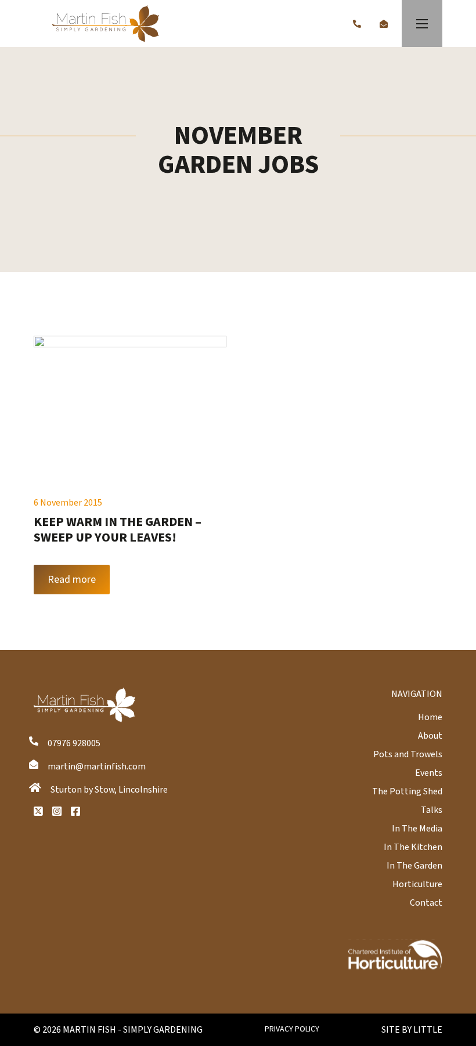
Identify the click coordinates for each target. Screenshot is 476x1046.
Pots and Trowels (407, 754)
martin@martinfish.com (97, 766)
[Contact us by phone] (357, 24)
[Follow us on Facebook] (75, 811)
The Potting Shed (407, 791)
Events (428, 773)
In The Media (417, 828)
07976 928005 (74, 743)
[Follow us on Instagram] (57, 811)
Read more (72, 579)
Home (430, 717)
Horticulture (417, 884)
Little (427, 1029)
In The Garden (414, 865)
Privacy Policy (292, 1029)
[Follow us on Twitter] (38, 811)
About (430, 735)
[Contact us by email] (384, 24)
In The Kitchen (413, 847)
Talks (431, 810)
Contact (426, 902)
